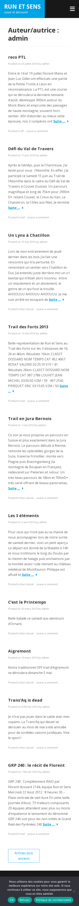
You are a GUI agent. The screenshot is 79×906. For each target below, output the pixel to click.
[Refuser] (74, 891)
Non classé (27, 498)
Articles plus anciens (24, 856)
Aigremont (19, 651)
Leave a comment (37, 131)
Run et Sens (22, 6)
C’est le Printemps (27, 602)
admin (45, 63)
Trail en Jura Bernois (29, 418)
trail (22, 217)
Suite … (59, 121)
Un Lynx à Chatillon (29, 235)
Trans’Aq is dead (25, 700)
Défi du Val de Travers (30, 148)
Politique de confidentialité (53, 900)
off (22, 131)
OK (12, 900)
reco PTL (17, 57)
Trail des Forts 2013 (28, 326)
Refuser (25, 900)
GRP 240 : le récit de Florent (36, 765)
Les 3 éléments (23, 515)
